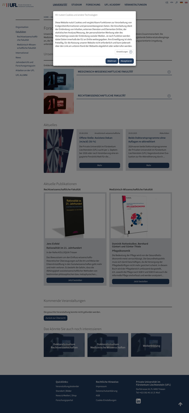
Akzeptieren (126, 61)
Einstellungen (122, 51)
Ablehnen (111, 61)
